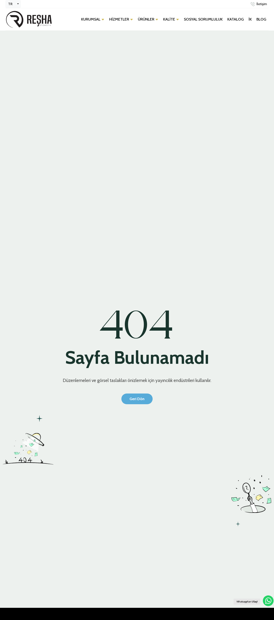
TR (10, 4)
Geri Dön (137, 399)
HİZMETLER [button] (119, 19)
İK (250, 19)
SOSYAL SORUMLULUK (203, 19)
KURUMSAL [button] (91, 19)
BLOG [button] (261, 19)
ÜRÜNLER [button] (146, 19)
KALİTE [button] (169, 19)
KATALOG (235, 19)
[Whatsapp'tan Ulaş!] (268, 600)
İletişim (261, 4)
